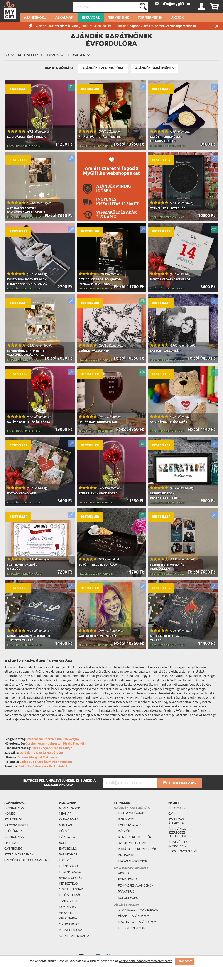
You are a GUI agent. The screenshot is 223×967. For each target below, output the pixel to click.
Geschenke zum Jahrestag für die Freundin (55, 744)
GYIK (171, 813)
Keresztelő (68, 883)
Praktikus (126, 891)
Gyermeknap (69, 924)
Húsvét (65, 831)
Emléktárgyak (129, 825)
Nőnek (9, 813)
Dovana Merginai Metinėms (37, 757)
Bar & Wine (126, 818)
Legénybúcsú (70, 872)
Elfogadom (184, 961)
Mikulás (65, 825)
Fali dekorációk (131, 812)
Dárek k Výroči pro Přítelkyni (52, 748)
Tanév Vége (68, 901)
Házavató (67, 837)
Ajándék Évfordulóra (102, 68)
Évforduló (68, 848)
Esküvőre (91, 18)
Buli (62, 842)
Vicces (123, 873)
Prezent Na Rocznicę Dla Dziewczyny (53, 739)
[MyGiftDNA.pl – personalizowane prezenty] (10, 11)
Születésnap (69, 807)
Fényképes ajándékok (135, 885)
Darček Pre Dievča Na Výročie (41, 753)
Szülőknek (13, 819)
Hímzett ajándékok (134, 915)
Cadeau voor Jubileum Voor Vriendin (45, 762)
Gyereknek (13, 848)
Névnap (65, 813)
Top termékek (150, 18)
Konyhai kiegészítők (134, 837)
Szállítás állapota (176, 821)
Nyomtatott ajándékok (137, 922)
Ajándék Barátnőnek (154, 68)
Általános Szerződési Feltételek (177, 832)
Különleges (128, 897)
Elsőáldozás (70, 895)
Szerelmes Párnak (19, 854)
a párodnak (14, 807)
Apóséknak (13, 831)
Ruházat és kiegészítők (137, 849)
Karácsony (68, 819)
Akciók (177, 18)
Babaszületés (70, 877)
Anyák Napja (69, 912)
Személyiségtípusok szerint (26, 860)
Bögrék (124, 831)
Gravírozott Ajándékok (138, 909)
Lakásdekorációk (132, 861)
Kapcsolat (177, 807)
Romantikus (127, 879)
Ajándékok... (35, 18)
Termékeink (118, 18)
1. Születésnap (71, 889)
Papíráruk (126, 855)
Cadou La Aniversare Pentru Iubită (43, 767)
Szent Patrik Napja (74, 936)
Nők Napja (67, 907)
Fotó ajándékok (131, 928)
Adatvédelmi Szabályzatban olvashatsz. (145, 961)
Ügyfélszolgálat (179, 851)
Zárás (217, 26)
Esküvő (65, 860)
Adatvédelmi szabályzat (178, 843)
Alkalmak (64, 18)
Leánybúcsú (69, 866)
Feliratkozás (179, 783)
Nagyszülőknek (17, 825)
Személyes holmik (132, 843)
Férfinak (11, 842)
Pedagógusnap (71, 930)
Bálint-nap (68, 854)
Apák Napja (68, 918)
